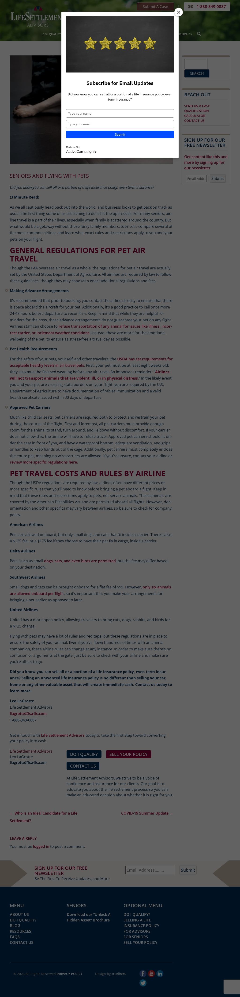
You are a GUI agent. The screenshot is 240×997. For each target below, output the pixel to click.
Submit (120, 134)
